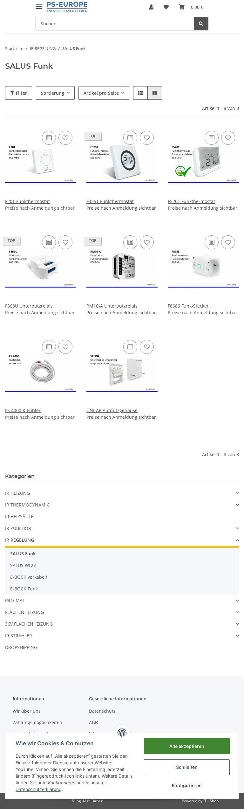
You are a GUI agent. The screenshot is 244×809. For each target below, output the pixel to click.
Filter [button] (21, 93)
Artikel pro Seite (101, 93)
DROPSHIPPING (21, 647)
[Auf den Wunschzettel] (65, 138)
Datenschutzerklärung (39, 789)
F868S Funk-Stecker (188, 306)
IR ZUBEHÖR (18, 528)
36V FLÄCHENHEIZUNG (29, 624)
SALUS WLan (23, 565)
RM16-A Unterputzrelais (112, 306)
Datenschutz (102, 711)
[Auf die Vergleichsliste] (49, 138)
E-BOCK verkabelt (28, 577)
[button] (151, 7)
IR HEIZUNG (17, 493)
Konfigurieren (187, 785)
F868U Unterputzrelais (29, 306)
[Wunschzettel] (166, 7)
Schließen (187, 767)
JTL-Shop (211, 801)
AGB (93, 722)
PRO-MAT (15, 600)
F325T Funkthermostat (110, 201)
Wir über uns (27, 711)
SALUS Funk (23, 554)
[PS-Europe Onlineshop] (67, 7)
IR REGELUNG (19, 540)
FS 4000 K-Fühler (23, 410)
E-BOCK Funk (24, 589)
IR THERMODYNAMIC (27, 505)
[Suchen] (201, 23)
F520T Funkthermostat (191, 201)
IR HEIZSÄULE (19, 516)
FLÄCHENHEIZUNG (24, 612)
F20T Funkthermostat (27, 201)
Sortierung (52, 93)
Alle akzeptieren (186, 746)
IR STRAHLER (18, 636)
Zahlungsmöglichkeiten (37, 722)
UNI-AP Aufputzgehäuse (112, 410)
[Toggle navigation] (39, 4)
